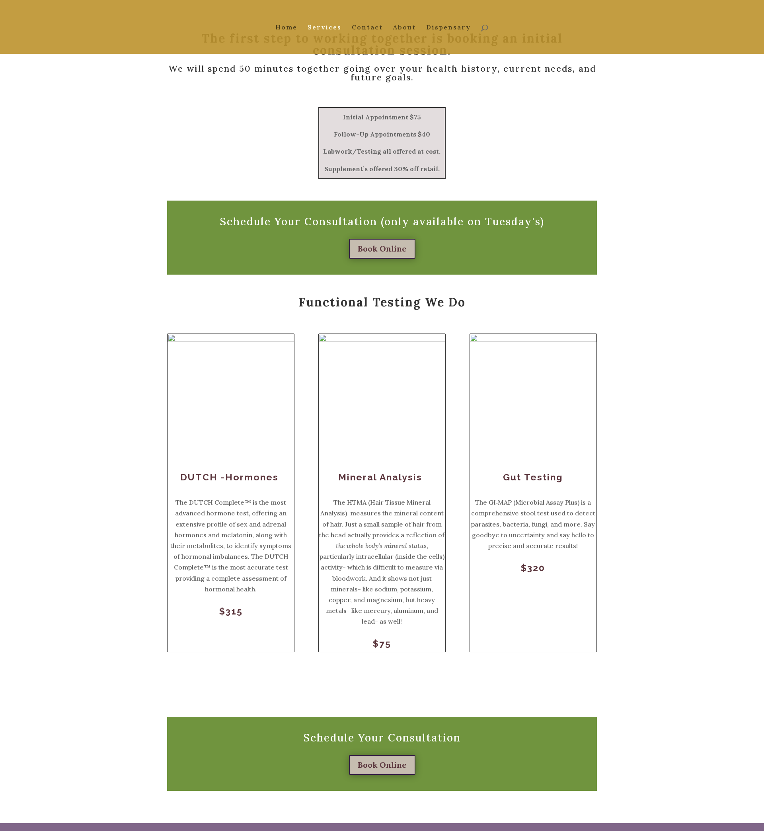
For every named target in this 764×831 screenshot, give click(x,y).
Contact (367, 27)
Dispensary (448, 27)
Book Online (382, 249)
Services (324, 27)
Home (286, 27)
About (404, 27)
